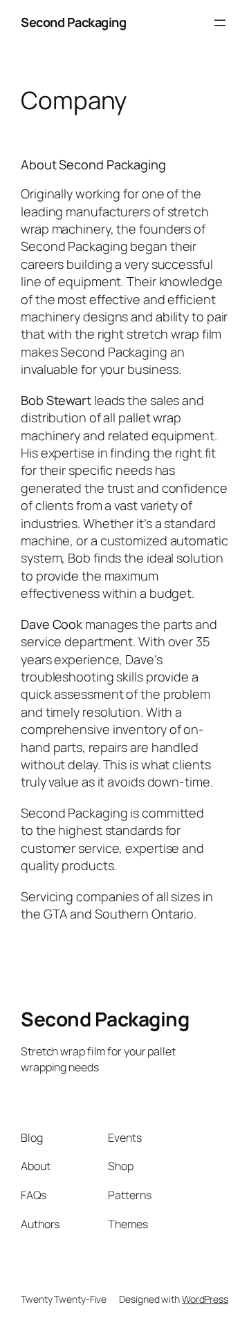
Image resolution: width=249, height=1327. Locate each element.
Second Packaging (73, 22)
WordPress (205, 1299)
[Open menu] (220, 23)
